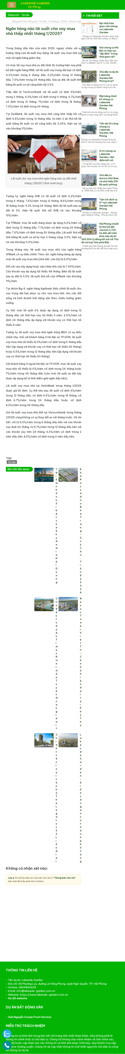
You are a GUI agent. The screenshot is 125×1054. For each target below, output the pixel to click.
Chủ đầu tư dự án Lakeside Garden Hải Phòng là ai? (108, 76)
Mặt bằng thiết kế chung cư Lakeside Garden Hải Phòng (108, 102)
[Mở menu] (11, 5)
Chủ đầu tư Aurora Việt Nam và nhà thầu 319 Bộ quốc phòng (109, 180)
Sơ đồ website (17, 998)
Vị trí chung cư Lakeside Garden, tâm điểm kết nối (107, 155)
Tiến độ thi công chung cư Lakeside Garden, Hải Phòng (108, 129)
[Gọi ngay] (7, 1045)
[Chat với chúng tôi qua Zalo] (7, 1033)
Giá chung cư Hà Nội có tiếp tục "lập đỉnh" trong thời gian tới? (108, 52)
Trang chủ (13, 14)
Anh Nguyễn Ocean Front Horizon (29, 1017)
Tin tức (12, 462)
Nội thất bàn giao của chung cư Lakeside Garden (108, 28)
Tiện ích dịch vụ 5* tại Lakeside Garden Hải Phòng (108, 204)
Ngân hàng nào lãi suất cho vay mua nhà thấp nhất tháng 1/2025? (40, 31)
